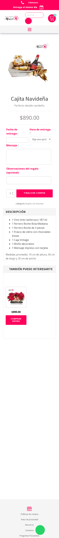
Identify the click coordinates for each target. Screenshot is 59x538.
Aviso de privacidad (29, 519)
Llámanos (33, 2)
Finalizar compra (34, 193)
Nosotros (29, 525)
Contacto (29, 530)
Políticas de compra (29, 514)
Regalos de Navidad (34, 203)
